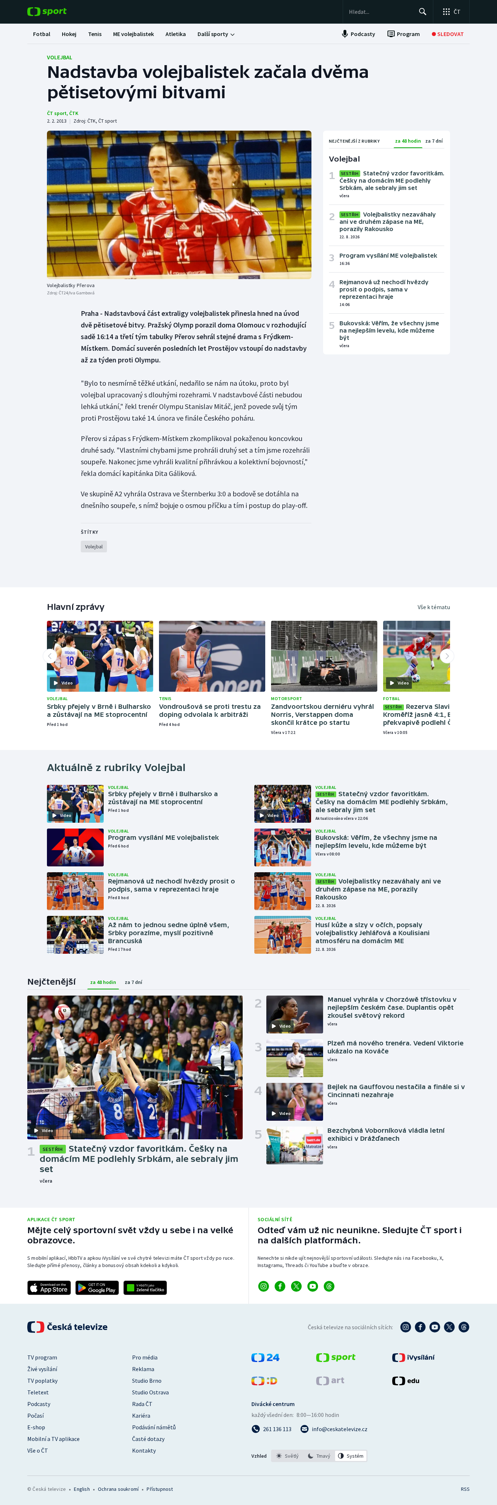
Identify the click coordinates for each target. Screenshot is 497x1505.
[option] (287, 1456)
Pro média (145, 1357)
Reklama (143, 1369)
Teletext (38, 1392)
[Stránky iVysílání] (413, 1359)
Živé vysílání (42, 1369)
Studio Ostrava (150, 1392)
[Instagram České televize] (405, 1327)
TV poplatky (42, 1380)
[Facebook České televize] (420, 1327)
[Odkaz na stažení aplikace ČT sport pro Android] (97, 1287)
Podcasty (38, 1403)
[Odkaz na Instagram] (264, 1286)
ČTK (73, 113)
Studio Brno (147, 1380)
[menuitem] (41, 34)
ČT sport (57, 113)
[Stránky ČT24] (265, 1359)
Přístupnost (160, 1489)
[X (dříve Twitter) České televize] (449, 1327)
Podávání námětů (154, 1427)
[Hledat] (422, 11)
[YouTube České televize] (435, 1327)
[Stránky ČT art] (330, 1383)
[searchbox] (380, 11)
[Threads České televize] (464, 1327)
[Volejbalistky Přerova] (179, 205)
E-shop (36, 1427)
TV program (42, 1357)
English (82, 1489)
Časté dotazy (148, 1438)
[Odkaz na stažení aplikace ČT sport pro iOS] (49, 1287)
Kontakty (144, 1450)
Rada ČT (142, 1403)
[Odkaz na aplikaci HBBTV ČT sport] (145, 1287)
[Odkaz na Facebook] (280, 1286)
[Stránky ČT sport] (335, 1359)
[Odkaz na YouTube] (313, 1286)
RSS (465, 1489)
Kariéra (141, 1415)
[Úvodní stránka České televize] (68, 1327)
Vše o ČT (37, 1450)
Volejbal (59, 57)
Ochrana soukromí (118, 1489)
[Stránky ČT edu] (405, 1383)
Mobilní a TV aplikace (53, 1438)
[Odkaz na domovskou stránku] (57, 11)
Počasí (35, 1415)
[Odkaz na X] (296, 1286)
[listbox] (319, 1456)
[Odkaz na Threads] (329, 1286)
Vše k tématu (434, 607)
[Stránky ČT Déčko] (264, 1383)
